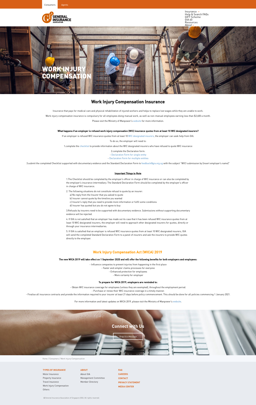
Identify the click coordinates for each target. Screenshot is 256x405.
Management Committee (92, 377)
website (137, 120)
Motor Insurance (51, 374)
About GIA (85, 374)
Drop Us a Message (128, 336)
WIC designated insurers (141, 135)
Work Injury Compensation (56, 385)
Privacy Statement (129, 382)
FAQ (120, 369)
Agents (64, 4)
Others (46, 389)
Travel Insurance (51, 381)
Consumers (49, 4)
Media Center (126, 386)
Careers (123, 374)
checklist (84, 146)
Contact (123, 378)
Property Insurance (52, 377)
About (84, 369)
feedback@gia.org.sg (152, 163)
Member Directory (89, 381)
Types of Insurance (54, 369)
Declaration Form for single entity (128, 154)
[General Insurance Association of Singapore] (56, 17)
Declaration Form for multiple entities (128, 158)
